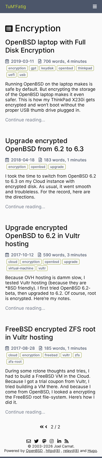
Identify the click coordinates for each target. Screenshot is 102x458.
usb (23, 75)
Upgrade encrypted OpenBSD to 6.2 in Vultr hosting (42, 235)
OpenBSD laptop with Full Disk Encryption (45, 46)
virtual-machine (20, 268)
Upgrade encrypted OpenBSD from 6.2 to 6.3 (44, 145)
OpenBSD (34, 450)
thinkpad (85, 68)
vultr (42, 268)
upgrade (57, 167)
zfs (77, 355)
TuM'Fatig (15, 6)
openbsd (66, 68)
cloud (12, 262)
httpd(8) (53, 450)
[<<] (42, 426)
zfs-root (15, 362)
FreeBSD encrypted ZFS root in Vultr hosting (50, 333)
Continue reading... (25, 119)
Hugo (92, 450)
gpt (33, 68)
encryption (17, 68)
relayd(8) (71, 450)
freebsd (51, 355)
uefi (11, 75)
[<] (46, 426)
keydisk (47, 68)
